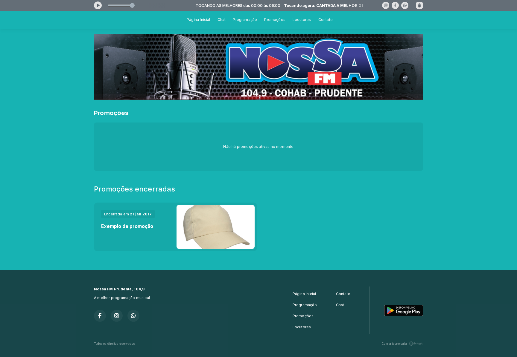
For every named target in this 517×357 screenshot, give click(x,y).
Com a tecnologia (394, 343)
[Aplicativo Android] (419, 5)
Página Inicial (198, 19)
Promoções (274, 19)
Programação (245, 19)
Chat (222, 19)
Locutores (302, 19)
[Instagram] (385, 5)
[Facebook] (395, 5)
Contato (325, 19)
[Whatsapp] (404, 5)
